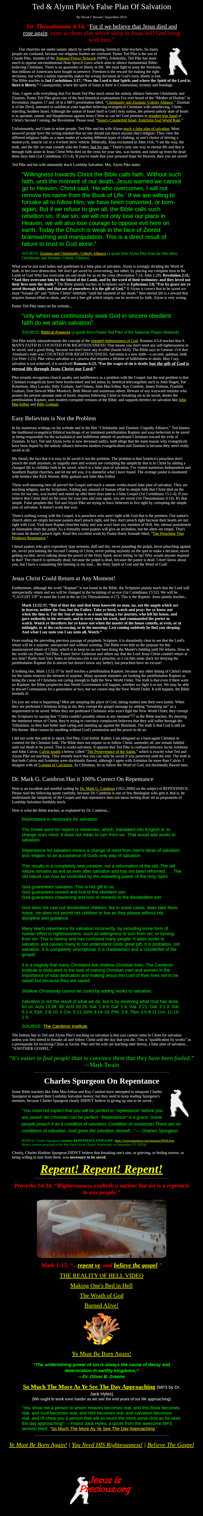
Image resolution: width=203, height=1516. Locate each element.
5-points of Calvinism (55, 765)
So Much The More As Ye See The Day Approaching (89, 1387)
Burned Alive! (101, 1305)
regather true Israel (163, 116)
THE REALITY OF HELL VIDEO (101, 1275)
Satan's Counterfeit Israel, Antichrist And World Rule (139, 120)
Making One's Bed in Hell (101, 1285)
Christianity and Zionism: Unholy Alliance (140, 102)
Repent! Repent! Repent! (101, 1168)
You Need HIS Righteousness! (107, 1445)
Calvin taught (49, 751)
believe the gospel (135, 1265)
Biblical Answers (55, 332)
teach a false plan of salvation (146, 129)
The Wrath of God (102, 1295)
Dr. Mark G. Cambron (97, 788)
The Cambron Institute (65, 1026)
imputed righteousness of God (114, 341)
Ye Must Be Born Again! (101, 1354)
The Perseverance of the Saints (111, 751)
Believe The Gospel (170, 1445)
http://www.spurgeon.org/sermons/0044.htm (144, 1140)
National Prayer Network (76, 58)
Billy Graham (47, 404)
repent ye (89, 1265)
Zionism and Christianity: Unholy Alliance (73, 253)
